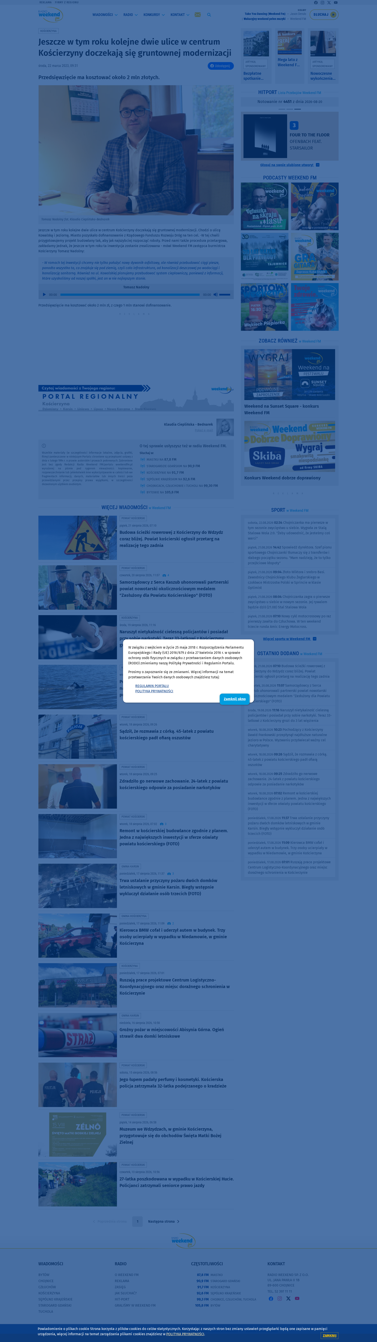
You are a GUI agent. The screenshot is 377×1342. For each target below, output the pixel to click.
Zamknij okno (235, 699)
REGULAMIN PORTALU (152, 686)
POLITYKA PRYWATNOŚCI (154, 691)
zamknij (329, 1335)
